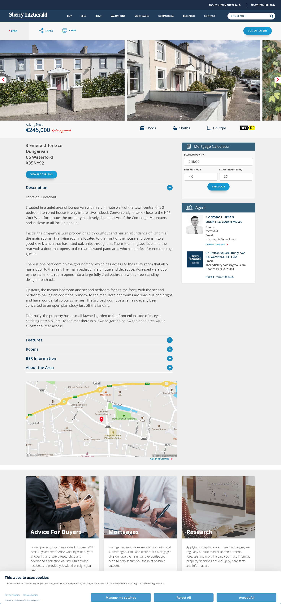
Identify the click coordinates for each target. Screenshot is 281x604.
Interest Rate (192, 169)
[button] (62, 80)
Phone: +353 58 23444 (220, 269)
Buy (69, 16)
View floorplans (41, 174)
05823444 (212, 231)
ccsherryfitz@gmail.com (221, 239)
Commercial (166, 16)
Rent (98, 16)
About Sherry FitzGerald (225, 5)
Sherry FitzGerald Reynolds (224, 221)
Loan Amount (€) (194, 154)
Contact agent (257, 30)
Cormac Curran (220, 217)
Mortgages (142, 16)
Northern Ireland (263, 5)
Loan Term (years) (230, 169)
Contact (209, 16)
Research (189, 16)
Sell (83, 16)
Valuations (118, 16)
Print (72, 30)
